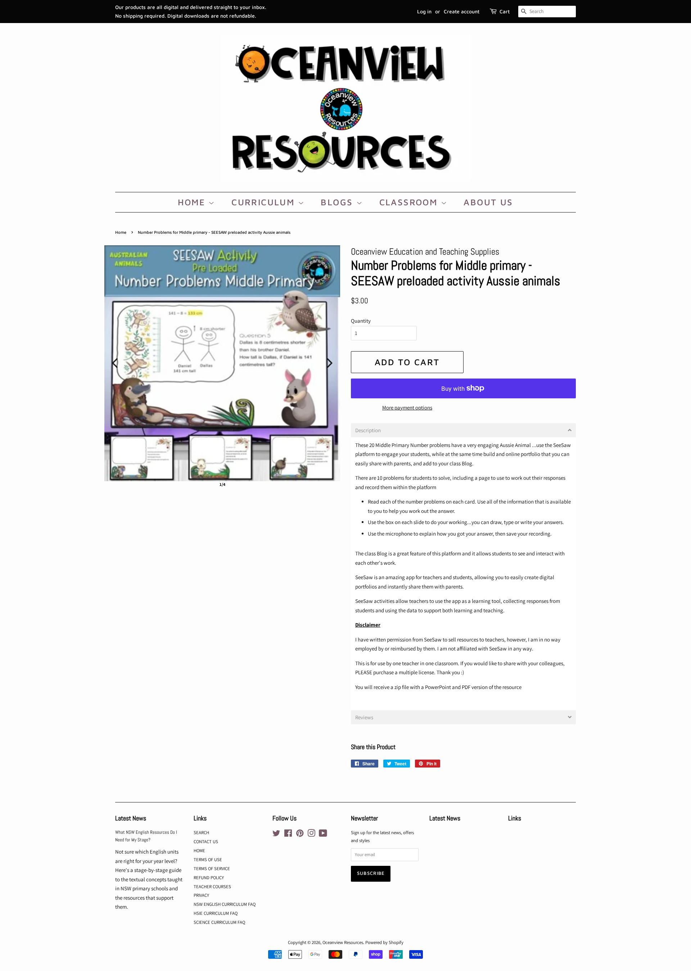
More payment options (407, 407)
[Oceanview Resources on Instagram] (311, 835)
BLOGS (338, 202)
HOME (193, 202)
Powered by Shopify (384, 942)
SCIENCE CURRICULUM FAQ (219, 922)
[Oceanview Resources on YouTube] (323, 835)
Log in (424, 11)
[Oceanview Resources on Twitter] (276, 835)
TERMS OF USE (208, 859)
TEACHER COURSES (212, 886)
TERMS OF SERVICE (212, 868)
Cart (505, 11)
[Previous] (114, 363)
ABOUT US (488, 202)
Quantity (361, 320)
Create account (461, 11)
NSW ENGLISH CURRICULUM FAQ (225, 904)
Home (120, 232)
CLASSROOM (410, 202)
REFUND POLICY (209, 877)
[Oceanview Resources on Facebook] (288, 835)
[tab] (463, 430)
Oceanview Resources (342, 942)
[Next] (329, 363)
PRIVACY (201, 895)
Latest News (130, 818)
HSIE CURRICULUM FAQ (216, 913)
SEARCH (201, 832)
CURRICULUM (264, 202)
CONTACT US (206, 841)
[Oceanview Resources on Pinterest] (300, 835)
